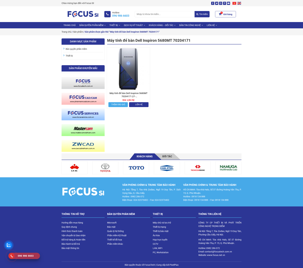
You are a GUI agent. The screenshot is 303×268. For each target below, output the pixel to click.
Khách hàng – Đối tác (161, 25)
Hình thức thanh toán (72, 231)
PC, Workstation (161, 252)
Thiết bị (113, 25)
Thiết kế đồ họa (114, 239)
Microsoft (112, 222)
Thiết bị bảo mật (161, 231)
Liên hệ (139, 104)
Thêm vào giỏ (118, 104)
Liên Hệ (211, 25)
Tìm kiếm (203, 14)
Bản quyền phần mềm (91, 25)
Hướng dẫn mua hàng (72, 222)
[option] (74, 168)
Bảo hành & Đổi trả (71, 244)
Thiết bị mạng (159, 227)
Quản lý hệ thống (115, 231)
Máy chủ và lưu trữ (162, 222)
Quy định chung (69, 227)
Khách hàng (145, 156)
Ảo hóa (156, 235)
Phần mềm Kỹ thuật (117, 235)
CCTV (155, 244)
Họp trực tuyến (160, 239)
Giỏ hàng (226, 14)
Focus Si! (89, 3)
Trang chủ (69, 25)
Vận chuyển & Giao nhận (74, 235)
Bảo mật (111, 227)
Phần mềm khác (115, 244)
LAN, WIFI (157, 248)
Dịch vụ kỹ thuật (133, 25)
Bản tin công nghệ (190, 25)
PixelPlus (174, 265)
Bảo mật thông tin (70, 248)
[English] (239, 3)
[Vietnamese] (234, 3)
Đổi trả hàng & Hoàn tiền (73, 239)
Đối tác (167, 156)
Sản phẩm (78, 32)
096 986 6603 (120, 15)
